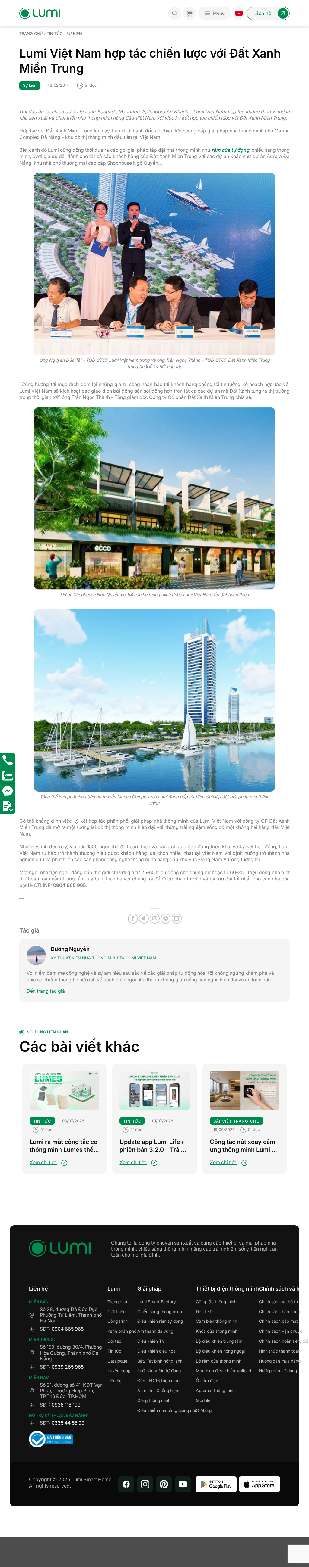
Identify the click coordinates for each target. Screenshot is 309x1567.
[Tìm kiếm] (174, 13)
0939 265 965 (68, 1367)
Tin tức (54, 33)
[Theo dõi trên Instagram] (145, 1484)
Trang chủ (31, 33)
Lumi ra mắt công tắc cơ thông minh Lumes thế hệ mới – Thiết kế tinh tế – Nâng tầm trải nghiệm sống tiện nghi (64, 1146)
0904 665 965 (68, 1329)
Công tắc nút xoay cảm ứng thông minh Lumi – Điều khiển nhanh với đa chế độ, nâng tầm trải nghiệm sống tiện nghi (244, 1146)
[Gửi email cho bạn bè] (155, 919)
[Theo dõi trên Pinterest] (164, 1484)
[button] (214, 13)
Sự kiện (74, 33)
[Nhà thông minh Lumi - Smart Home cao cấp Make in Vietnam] (39, 13)
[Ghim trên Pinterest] (165, 919)
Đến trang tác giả (46, 991)
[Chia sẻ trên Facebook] (133, 919)
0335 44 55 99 (68, 1423)
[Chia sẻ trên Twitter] (144, 919)
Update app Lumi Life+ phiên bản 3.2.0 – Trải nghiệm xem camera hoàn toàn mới (151, 1146)
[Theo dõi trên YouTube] (183, 1484)
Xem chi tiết (43, 1162)
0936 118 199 (66, 1405)
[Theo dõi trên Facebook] (126, 1484)
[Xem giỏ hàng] (189, 13)
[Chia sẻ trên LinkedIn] (177, 919)
